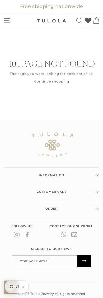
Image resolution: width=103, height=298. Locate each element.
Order (51, 208)
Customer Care (52, 192)
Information (51, 175)
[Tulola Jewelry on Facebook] (27, 234)
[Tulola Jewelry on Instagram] (17, 234)
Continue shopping (51, 81)
